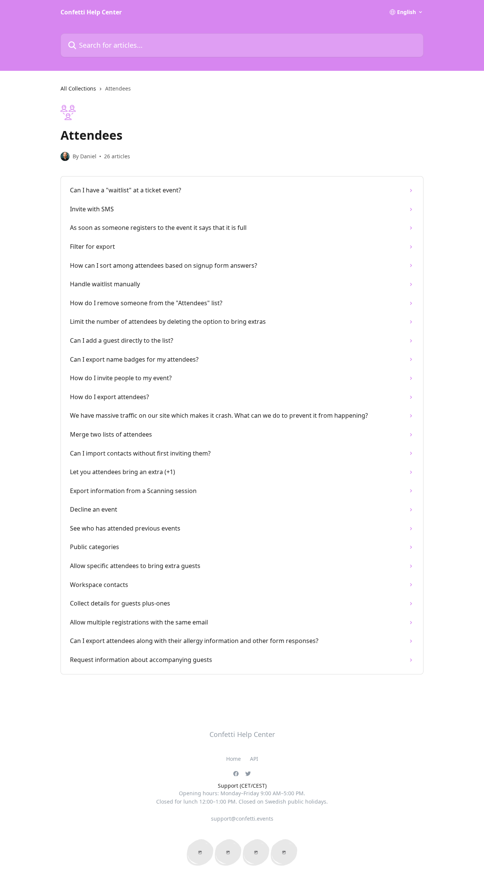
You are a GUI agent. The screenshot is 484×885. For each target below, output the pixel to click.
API (254, 758)
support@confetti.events (242, 818)
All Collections (78, 88)
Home (233, 758)
